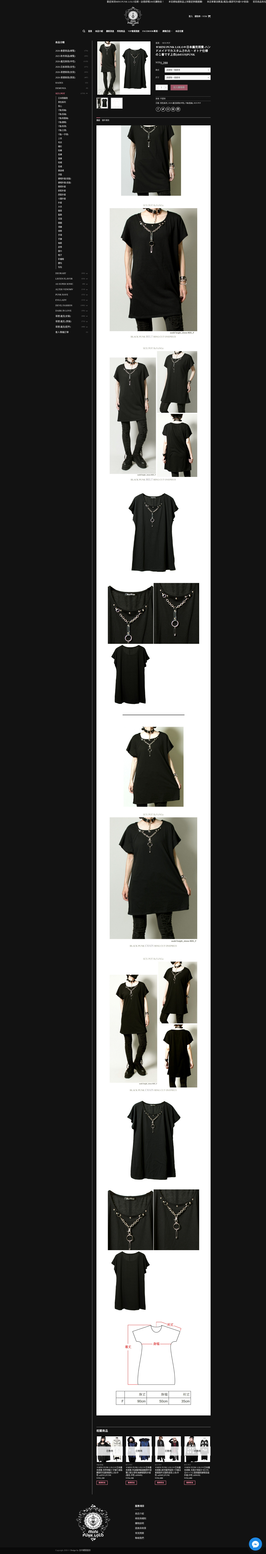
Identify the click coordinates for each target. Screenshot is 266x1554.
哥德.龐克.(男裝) (63, 321)
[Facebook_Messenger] (255, 1544)
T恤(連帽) (62, 122)
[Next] (146, 67)
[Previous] (101, 67)
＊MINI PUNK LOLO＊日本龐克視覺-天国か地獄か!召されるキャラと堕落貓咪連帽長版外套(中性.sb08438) (197, 1471)
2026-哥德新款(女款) (65, 72)
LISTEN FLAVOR (64, 279)
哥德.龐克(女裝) (63, 316)
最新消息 (110, 31)
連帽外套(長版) (64, 183)
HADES (59, 83)
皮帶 (60, 247)
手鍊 (60, 239)
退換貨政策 (140, 1528)
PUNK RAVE (61, 294)
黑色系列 (62, 102)
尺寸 (157, 77)
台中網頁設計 (85, 1550)
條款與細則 (140, 1518)
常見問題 (139, 1533)
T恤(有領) (62, 126)
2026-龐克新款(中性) (65, 61)
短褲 (60, 150)
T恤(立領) (62, 130)
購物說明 (139, 1523)
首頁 (90, 31)
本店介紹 (99, 31)
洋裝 (60, 174)
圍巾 (60, 251)
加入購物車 (179, 87)
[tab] (98, 120)
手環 (60, 235)
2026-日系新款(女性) (65, 67)
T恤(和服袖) (63, 118)
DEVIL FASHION (63, 305)
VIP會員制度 (133, 31)
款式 (157, 70)
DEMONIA (60, 88)
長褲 (60, 154)
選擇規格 (102, 1482)
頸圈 (60, 223)
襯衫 (60, 146)
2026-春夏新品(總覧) (65, 51)
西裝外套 (62, 195)
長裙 (60, 166)
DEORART (60, 273)
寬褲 (60, 158)
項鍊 (60, 227)
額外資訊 (105, 120)
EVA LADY (61, 300)
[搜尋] (84, 31)
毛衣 (60, 142)
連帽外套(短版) (64, 178)
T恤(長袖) (62, 114)
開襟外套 (62, 187)
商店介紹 (139, 1513)
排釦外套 (62, 191)
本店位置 (179, 31)
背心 (60, 106)
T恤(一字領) (63, 134)
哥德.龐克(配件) (63, 327)
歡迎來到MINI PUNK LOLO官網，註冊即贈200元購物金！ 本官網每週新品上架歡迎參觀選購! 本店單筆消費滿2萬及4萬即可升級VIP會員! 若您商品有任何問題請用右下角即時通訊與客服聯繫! (161, 2)
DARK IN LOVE (63, 311)
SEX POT (60, 93)
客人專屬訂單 (62, 332)
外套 (60, 203)
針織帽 (61, 259)
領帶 (60, 231)
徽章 (60, 211)
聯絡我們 (139, 1538)
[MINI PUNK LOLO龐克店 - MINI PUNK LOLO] (133, 16)
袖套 (60, 243)
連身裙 (61, 170)
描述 (98, 120)
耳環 (60, 219)
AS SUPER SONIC (64, 284)
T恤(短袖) (62, 110)
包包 (60, 267)
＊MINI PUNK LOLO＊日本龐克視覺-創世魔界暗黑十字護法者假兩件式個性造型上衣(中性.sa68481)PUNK (168, 1471)
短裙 (60, 162)
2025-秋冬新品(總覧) (65, 56)
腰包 (60, 263)
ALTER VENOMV (64, 289)
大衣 (60, 207)
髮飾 (60, 215)
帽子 (60, 255)
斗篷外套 (62, 199)
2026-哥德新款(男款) (65, 77)
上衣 (60, 138)
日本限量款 (63, 98)
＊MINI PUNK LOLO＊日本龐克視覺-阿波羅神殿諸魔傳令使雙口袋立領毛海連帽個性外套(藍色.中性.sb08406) (139, 1471)
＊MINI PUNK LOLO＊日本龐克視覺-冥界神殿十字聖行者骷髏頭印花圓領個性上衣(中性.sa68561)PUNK (109, 1471)
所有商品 (121, 31)
